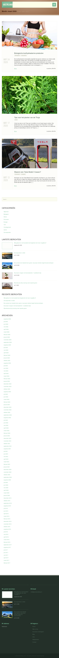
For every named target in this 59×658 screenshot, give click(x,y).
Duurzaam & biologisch (38, 631)
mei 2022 (6, 425)
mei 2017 (6, 555)
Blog (33, 634)
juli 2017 (6, 550)
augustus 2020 (7, 480)
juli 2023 (6, 394)
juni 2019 (6, 511)
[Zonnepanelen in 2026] (7, 255)
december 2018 (7, 521)
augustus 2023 (7, 391)
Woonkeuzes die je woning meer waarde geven (25, 283)
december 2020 (7, 469)
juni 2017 (6, 552)
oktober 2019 (7, 500)
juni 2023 (6, 397)
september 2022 (8, 415)
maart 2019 (6, 516)
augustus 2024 (7, 363)
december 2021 (7, 438)
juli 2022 (6, 420)
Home (27, 11)
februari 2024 (7, 378)
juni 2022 (6, 423)
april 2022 (6, 428)
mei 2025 (6, 350)
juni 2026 (6, 324)
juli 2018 (6, 532)
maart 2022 (6, 430)
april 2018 (6, 537)
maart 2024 (6, 376)
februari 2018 (7, 542)
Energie (23, 174)
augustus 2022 (7, 417)
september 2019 (8, 503)
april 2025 (6, 352)
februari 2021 (7, 464)
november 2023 (7, 386)
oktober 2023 (7, 389)
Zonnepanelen (7, 232)
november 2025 (7, 339)
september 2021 (8, 446)
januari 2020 (7, 495)
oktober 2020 (7, 474)
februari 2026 (7, 334)
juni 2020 (6, 485)
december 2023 (7, 384)
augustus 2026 (7, 319)
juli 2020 (6, 482)
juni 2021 (6, 454)
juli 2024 (6, 365)
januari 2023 (7, 404)
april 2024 (6, 373)
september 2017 (8, 544)
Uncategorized (7, 227)
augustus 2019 (7, 506)
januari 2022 (7, 435)
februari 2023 (7, 402)
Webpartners (35, 639)
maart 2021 (6, 461)
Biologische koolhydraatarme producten (28, 53)
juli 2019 (6, 508)
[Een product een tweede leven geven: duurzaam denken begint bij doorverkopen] (7, 265)
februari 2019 (7, 519)
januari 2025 (7, 358)
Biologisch (17, 55)
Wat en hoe (35, 629)
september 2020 (8, 477)
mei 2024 (6, 371)
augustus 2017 (7, 547)
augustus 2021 (7, 448)
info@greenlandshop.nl (36, 592)
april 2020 (6, 490)
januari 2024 (7, 381)
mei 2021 (6, 456)
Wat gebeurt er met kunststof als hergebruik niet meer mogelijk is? (30, 243)
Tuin (16, 119)
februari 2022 (7, 433)
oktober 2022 (7, 412)
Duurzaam (24, 55)
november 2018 (7, 524)
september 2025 (8, 342)
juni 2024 (6, 368)
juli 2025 (6, 347)
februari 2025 (7, 355)
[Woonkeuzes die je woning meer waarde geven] (7, 285)
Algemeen (6, 211)
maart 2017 (6, 560)
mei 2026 (6, 326)
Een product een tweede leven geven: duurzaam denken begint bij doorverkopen (33, 263)
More (15, 68)
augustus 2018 (7, 529)
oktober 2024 (7, 360)
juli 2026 (6, 321)
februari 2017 (7, 563)
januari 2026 (7, 337)
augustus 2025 (7, 345)
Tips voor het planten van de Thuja (27, 117)
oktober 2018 (7, 526)
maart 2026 (6, 332)
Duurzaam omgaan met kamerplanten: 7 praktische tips (27, 273)
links (33, 637)
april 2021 (6, 459)
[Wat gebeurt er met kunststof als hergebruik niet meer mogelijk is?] (7, 245)
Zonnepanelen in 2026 (19, 253)
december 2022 (7, 407)
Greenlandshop (8, 4)
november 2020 (7, 472)
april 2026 (6, 329)
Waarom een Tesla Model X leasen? (27, 172)
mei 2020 (6, 487)
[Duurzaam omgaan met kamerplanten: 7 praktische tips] (7, 275)
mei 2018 (6, 534)
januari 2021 (7, 467)
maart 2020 (6, 493)
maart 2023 (6, 399)
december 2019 (7, 498)
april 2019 (6, 513)
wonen (5, 230)
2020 (23, 11)
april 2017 (6, 557)
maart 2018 (6, 539)
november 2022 (7, 410)
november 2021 (7, 441)
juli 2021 (6, 451)
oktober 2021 (7, 443)
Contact (34, 642)
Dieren (5, 217)
